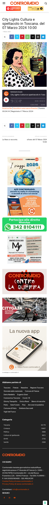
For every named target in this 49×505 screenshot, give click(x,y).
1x (16, 101)
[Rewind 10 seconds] (12, 101)
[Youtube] (15, 498)
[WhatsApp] (27, 37)
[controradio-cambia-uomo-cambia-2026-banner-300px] (24, 263)
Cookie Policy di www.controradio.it (17, 481)
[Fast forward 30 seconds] (20, 101)
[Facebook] (11, 37)
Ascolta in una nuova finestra (25, 108)
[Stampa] (38, 37)
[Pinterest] (22, 37)
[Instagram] (9, 498)
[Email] (32, 37)
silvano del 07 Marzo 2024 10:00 (37, 141)
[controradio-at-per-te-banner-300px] (24, 185)
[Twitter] (17, 37)
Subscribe (34, 105)
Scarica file (7, 108)
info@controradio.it (20, 489)
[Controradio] (24, 3)
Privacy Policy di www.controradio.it (17, 484)
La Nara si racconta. (10, 140)
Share (43, 105)
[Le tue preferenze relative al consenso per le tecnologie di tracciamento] (45, 503)
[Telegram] (43, 37)
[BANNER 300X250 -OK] (24, 215)
